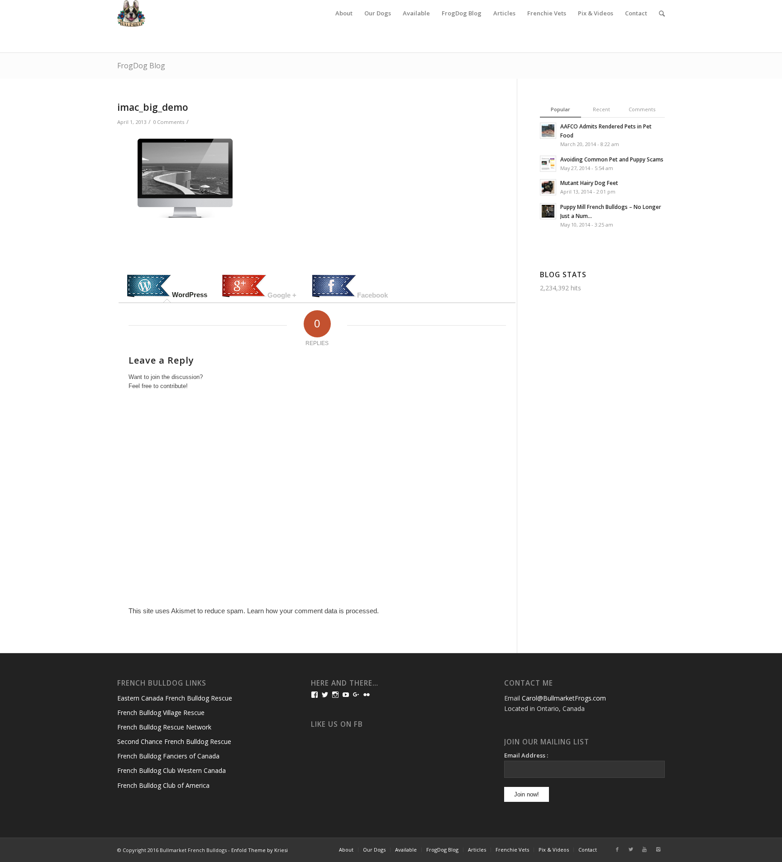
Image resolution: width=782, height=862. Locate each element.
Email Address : (526, 755)
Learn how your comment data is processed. (313, 611)
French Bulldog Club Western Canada (171, 770)
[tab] (167, 287)
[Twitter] (631, 849)
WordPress (189, 294)
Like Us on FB (337, 724)
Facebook (372, 295)
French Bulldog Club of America (163, 785)
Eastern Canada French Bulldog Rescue (174, 698)
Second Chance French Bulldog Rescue (174, 741)
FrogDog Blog (141, 66)
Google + (281, 295)
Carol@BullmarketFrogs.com (564, 698)
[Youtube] (644, 849)
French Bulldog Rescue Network (164, 727)
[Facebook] (617, 849)
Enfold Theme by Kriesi (259, 850)
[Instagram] (658, 849)
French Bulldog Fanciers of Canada (168, 756)
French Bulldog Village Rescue (161, 712)
